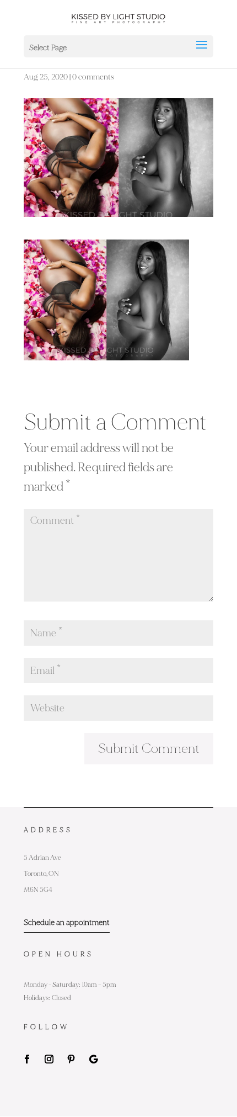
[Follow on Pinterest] (71, 1059)
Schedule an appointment (67, 922)
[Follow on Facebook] (27, 1059)
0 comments (93, 77)
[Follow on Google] (93, 1059)
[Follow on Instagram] (49, 1059)
